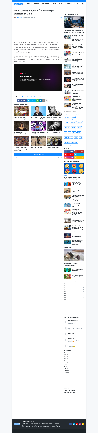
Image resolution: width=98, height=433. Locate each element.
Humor (65, 364)
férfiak (23, 96)
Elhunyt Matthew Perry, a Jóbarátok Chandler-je (38, 118)
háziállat (78, 129)
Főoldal (15, 7)
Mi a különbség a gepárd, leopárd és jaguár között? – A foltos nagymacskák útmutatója (78, 198)
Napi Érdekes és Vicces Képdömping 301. (77, 270)
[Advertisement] (38, 30)
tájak (81, 137)
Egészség (66, 354)
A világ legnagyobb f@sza (76, 190)
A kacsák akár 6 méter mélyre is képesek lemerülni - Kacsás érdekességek (77, 242)
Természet (66, 372)
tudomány (67, 127)
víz (65, 132)
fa (71, 137)
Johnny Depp (68, 145)
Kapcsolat (21, 0)
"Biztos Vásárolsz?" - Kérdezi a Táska (53, 148)
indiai (27, 96)
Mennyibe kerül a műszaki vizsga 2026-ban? (77, 205)
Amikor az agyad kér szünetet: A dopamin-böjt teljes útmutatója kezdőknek (77, 46)
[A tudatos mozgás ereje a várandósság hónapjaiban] (67, 92)
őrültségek (35, 96)
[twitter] (74, 424)
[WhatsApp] (37, 100)
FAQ (83, 431)
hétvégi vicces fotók (69, 140)
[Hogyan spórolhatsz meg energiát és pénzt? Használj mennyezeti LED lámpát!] (67, 220)
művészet (67, 124)
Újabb (16, 157)
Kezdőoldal (16, 0)
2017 (74, 297)
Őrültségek (66, 370)
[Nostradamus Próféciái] (54, 126)
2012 (74, 308)
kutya (74, 132)
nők (69, 132)
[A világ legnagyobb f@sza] (67, 190)
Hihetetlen (66, 362)
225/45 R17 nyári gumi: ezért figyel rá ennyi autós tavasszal (77, 86)
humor (66, 114)
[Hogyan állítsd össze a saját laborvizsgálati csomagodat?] (67, 66)
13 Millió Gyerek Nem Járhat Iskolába (36, 148)
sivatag (77, 140)
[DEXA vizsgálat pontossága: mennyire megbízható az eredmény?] (67, 59)
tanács (79, 127)
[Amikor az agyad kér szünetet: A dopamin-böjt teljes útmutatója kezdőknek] (67, 46)
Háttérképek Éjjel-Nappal (69, 392)
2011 (74, 310)
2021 (74, 293)
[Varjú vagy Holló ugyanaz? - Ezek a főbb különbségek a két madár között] (67, 184)
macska (72, 129)
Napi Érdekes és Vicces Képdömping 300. (77, 276)
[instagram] (80, 424)
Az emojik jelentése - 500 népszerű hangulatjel (72, 178)
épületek (67, 129)
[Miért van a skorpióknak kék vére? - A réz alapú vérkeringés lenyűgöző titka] (67, 72)
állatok (73, 117)
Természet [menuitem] (36, 3)
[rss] (83, 1)
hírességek (71, 135)
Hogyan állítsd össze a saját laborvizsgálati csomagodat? (77, 66)
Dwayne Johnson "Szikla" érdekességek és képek (54, 118)
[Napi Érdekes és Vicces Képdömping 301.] (67, 270)
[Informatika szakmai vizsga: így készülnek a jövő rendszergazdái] (74, 22)
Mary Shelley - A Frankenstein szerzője (20, 133)
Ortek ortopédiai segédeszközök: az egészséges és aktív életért (77, 98)
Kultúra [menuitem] (54, 3)
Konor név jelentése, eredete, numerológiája (20, 118)
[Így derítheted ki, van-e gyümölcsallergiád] (67, 53)
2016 (74, 299)
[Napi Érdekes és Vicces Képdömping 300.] (67, 276)
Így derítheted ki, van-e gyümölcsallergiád (78, 53)
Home (69, 431)
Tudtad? (26, 431)
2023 (74, 289)
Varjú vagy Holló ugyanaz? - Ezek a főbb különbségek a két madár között (77, 184)
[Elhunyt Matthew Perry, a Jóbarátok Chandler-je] (38, 111)
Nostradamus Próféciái (53, 132)
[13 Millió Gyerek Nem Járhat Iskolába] (38, 141)
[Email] (43, 100)
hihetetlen (74, 124)
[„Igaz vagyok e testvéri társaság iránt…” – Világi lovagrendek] (21, 141)
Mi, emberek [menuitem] (68, 3)
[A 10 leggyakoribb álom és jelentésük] (38, 126)
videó (39, 96)
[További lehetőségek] (46, 100)
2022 (74, 291)
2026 (74, 283)
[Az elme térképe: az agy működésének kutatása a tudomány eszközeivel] (67, 79)
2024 (74, 287)
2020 (74, 295)
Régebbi (60, 157)
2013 (74, 306)
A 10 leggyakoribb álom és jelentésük (38, 133)
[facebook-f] (70, 424)
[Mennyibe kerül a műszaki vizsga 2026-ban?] (67, 205)
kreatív (30, 96)
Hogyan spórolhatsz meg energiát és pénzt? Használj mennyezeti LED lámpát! (78, 221)
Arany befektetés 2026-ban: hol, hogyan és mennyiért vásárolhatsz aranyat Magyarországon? (77, 106)
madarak (67, 137)
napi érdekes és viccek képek (71, 119)
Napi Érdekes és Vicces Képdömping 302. (71, 264)
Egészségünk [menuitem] (45, 3)
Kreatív (65, 366)
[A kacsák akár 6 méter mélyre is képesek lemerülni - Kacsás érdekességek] (67, 242)
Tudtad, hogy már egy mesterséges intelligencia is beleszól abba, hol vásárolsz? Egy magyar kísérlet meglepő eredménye (78, 39)
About (73, 431)
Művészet (66, 368)
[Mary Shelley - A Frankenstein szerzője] (21, 126)
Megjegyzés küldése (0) (38, 154)
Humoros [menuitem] (76, 3)
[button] (80, 4)
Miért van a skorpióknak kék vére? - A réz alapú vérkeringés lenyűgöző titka (78, 73)
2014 (74, 304)
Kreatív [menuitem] (61, 3)
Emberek (66, 356)
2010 (74, 312)
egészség (73, 122)
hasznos (73, 127)
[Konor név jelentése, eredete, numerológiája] (21, 111)
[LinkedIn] (40, 100)
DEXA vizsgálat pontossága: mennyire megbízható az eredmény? (77, 59)
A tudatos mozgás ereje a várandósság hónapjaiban (78, 92)
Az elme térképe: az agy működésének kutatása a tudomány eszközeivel (78, 79)
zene (77, 135)
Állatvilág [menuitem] (28, 3)
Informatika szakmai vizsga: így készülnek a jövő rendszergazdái (74, 31)
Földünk (66, 122)
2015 (74, 301)
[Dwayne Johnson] (54, 111)
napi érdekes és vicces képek (71, 142)
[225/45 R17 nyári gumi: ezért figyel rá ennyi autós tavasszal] (67, 86)
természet (67, 117)
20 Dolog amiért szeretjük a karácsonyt (78, 235)
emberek (20, 7)
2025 (74, 285)
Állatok (65, 353)
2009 (74, 314)
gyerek (78, 132)
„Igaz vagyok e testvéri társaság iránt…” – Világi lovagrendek (20, 149)
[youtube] (81, 1)
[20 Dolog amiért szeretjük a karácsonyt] (67, 235)
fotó (66, 135)
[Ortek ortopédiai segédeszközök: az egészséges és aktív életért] (67, 98)
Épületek (66, 358)
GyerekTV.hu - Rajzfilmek (69, 390)
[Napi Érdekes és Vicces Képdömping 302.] (74, 255)
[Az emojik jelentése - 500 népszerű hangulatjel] (74, 168)
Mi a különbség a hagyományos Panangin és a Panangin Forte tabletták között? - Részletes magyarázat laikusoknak (78, 213)
